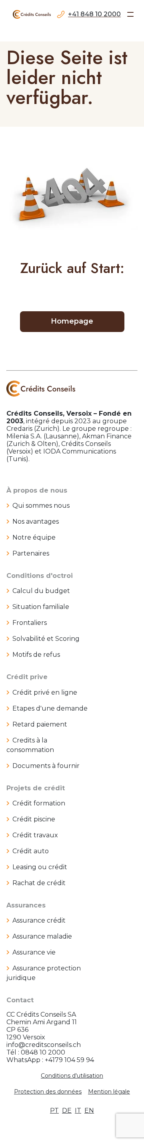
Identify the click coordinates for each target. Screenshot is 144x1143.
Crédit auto (30, 851)
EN (89, 1110)
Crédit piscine (33, 819)
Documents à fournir (46, 766)
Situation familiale (40, 607)
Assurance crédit (39, 920)
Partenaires (30, 553)
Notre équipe (34, 537)
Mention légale (109, 1091)
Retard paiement (39, 724)
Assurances (26, 905)
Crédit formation (38, 803)
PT (54, 1110)
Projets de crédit (35, 788)
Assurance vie (34, 952)
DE (67, 1110)
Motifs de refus (36, 654)
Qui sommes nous (41, 505)
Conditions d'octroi (39, 575)
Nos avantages (35, 521)
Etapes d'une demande (50, 708)
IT (78, 1110)
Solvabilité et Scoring (46, 638)
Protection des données (48, 1091)
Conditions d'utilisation (72, 1075)
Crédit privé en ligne (44, 692)
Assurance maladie (42, 936)
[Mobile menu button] (130, 14)
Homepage (72, 321)
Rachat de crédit (39, 883)
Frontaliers (29, 622)
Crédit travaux (35, 835)
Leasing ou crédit (39, 867)
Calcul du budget (41, 591)
